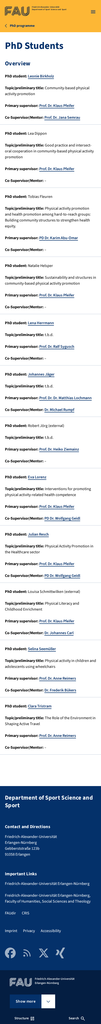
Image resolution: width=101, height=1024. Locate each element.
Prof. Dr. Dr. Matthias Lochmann (65, 398)
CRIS (25, 913)
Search (74, 1018)
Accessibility (51, 931)
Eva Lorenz (37, 477)
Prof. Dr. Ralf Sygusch (56, 346)
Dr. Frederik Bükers (60, 690)
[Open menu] (93, 11)
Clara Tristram (39, 706)
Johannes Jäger (41, 374)
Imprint (11, 931)
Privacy (29, 931)
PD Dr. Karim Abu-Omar (58, 238)
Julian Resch (38, 534)
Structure (21, 1018)
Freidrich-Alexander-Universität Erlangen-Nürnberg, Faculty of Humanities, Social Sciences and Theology (47, 898)
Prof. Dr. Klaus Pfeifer (56, 105)
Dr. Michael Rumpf (59, 409)
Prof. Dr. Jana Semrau (62, 117)
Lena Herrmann (41, 323)
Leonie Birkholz (41, 76)
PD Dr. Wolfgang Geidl (62, 518)
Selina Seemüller (42, 649)
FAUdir (10, 913)
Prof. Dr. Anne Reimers (57, 678)
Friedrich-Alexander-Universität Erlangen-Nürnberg (47, 883)
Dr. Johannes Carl (59, 633)
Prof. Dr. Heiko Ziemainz (59, 449)
